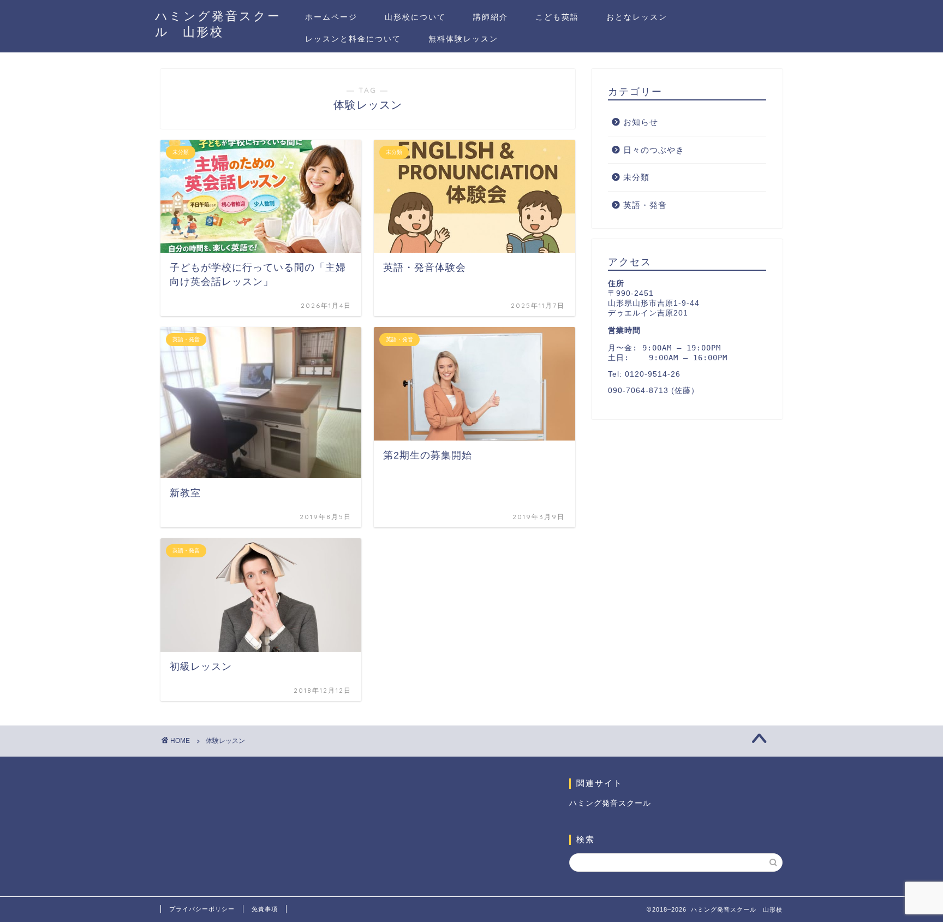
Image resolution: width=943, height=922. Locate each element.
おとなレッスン (636, 17)
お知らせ (640, 122)
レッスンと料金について (353, 39)
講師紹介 (490, 17)
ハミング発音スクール (610, 803)
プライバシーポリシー (202, 909)
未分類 (636, 177)
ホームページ (331, 17)
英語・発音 (645, 205)
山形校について (415, 17)
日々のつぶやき (653, 149)
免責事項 (265, 909)
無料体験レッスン (463, 39)
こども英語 (557, 17)
